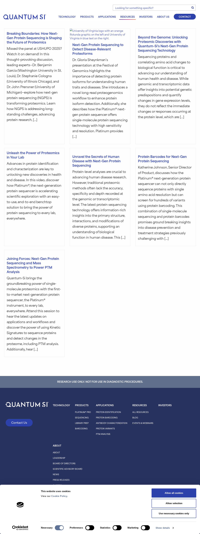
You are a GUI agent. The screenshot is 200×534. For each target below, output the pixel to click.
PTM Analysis (103, 433)
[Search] (192, 7)
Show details (163, 527)
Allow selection (174, 503)
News (56, 474)
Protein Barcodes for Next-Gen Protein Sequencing (162, 158)
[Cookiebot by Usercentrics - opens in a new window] (20, 528)
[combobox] (154, 8)
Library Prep (82, 422)
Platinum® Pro (83, 412)
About (57, 445)
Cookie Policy (59, 496)
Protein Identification (108, 412)
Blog (135, 417)
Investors (145, 16)
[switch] (89, 527)
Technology (67, 16)
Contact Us (19, 422)
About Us (163, 16)
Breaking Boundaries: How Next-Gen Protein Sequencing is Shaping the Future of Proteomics (34, 38)
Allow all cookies (174, 493)
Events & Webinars (142, 422)
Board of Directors (64, 463)
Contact (185, 16)
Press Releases (61, 479)
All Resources (140, 412)
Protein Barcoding (107, 417)
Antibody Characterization (111, 422)
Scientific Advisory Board (67, 468)
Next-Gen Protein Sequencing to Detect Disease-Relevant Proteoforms (97, 49)
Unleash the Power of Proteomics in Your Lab (33, 155)
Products (87, 16)
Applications (107, 16)
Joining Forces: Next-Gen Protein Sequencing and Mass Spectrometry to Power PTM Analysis (33, 265)
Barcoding (81, 428)
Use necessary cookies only (174, 513)
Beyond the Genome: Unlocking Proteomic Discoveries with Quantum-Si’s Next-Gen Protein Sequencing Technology (163, 43)
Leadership (59, 457)
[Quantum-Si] (24, 16)
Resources (127, 16)
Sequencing (82, 417)
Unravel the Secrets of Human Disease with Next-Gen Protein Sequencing (96, 161)
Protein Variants (105, 428)
